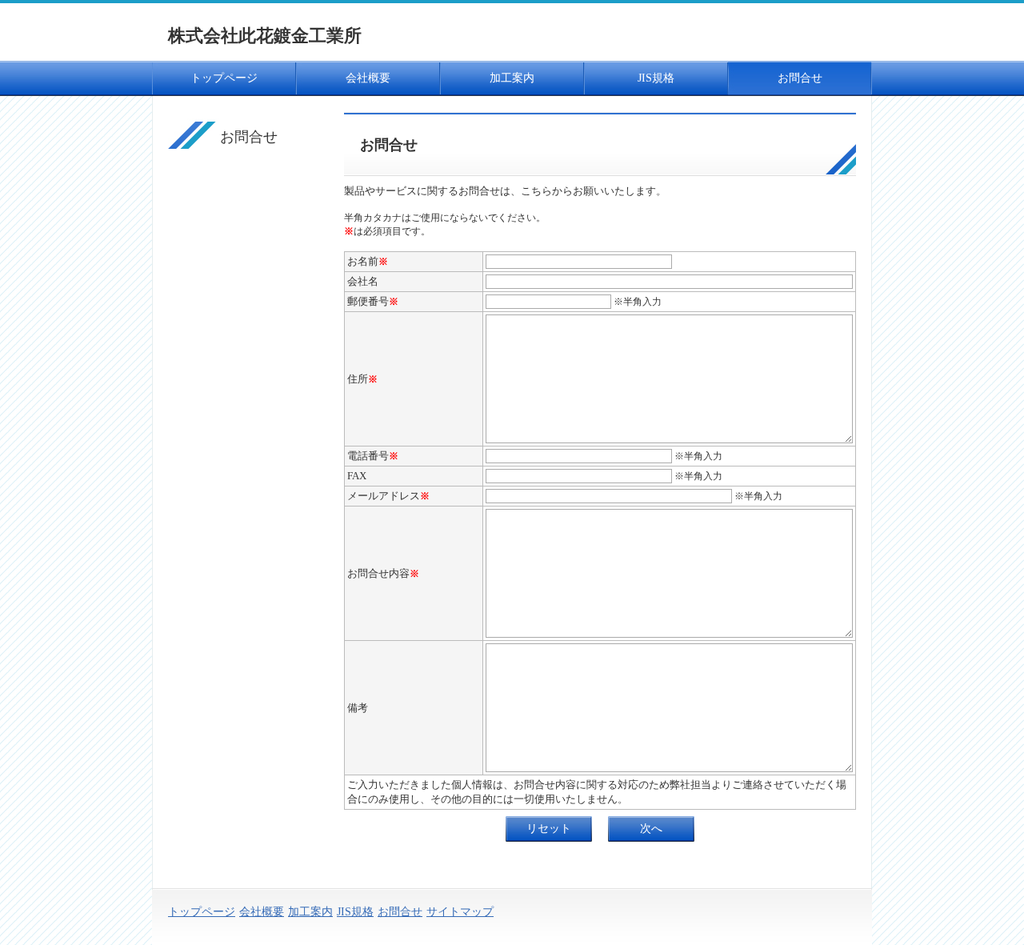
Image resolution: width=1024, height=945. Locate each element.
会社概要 (368, 78)
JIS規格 (656, 78)
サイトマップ (460, 912)
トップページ (224, 78)
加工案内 (512, 78)
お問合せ (800, 78)
